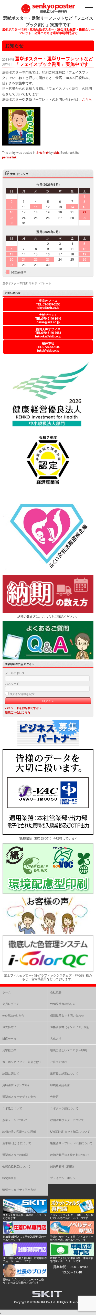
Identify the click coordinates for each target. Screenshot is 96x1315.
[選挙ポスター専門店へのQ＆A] (48, 658)
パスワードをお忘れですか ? (23, 708)
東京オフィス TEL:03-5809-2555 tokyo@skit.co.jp (48, 304)
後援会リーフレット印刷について (71, 1143)
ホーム (6, 992)
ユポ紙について (12, 1108)
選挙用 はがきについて (16, 1143)
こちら (87, 99)
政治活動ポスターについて (67, 1120)
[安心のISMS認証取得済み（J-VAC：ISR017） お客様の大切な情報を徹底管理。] (48, 833)
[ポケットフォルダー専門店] (72, 1211)
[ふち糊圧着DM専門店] (25, 1232)
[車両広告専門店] (72, 1254)
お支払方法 (9, 1027)
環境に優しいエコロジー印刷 (68, 1050)
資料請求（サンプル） (16, 1085)
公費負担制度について (16, 1166)
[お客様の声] (48, 932)
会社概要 (55, 992)
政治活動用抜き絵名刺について (70, 1154)
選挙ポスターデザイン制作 (19, 1096)
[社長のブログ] (25, 1275)
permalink (9, 157)
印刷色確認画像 (60, 1085)
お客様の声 (9, 1050)
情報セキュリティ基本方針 (19, 1189)
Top (91, 1310)
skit (56, 152)
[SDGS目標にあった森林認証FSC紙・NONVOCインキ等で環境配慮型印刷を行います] (48, 892)
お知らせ (42, 152)
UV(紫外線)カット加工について (70, 1131)
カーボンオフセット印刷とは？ (22, 1062)
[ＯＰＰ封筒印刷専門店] (25, 1254)
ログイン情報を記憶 (21, 694)
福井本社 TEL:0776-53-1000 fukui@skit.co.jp (48, 347)
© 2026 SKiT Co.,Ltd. (43, 1302)
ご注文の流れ (58, 1062)
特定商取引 (9, 1178)
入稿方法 (55, 1038)
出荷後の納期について (64, 1073)
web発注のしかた (13, 1015)
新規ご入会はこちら (17, 712)
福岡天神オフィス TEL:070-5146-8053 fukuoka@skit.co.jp (48, 332)
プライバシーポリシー (64, 1178)
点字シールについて (15, 1120)
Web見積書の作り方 (63, 1004)
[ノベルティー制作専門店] (72, 1232)
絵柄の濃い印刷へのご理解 (19, 1131)
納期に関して (10, 1073)
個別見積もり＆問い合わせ (67, 1015)
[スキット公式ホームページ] (25, 1211)
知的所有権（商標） (63, 1166)
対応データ (9, 1038)
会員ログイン (10, 1004)
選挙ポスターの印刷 (15, 1154)
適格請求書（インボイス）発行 (70, 1027)
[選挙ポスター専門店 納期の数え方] (48, 611)
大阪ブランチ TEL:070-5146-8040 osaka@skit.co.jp (48, 318)
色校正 (54, 1096)
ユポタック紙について (64, 1108)
